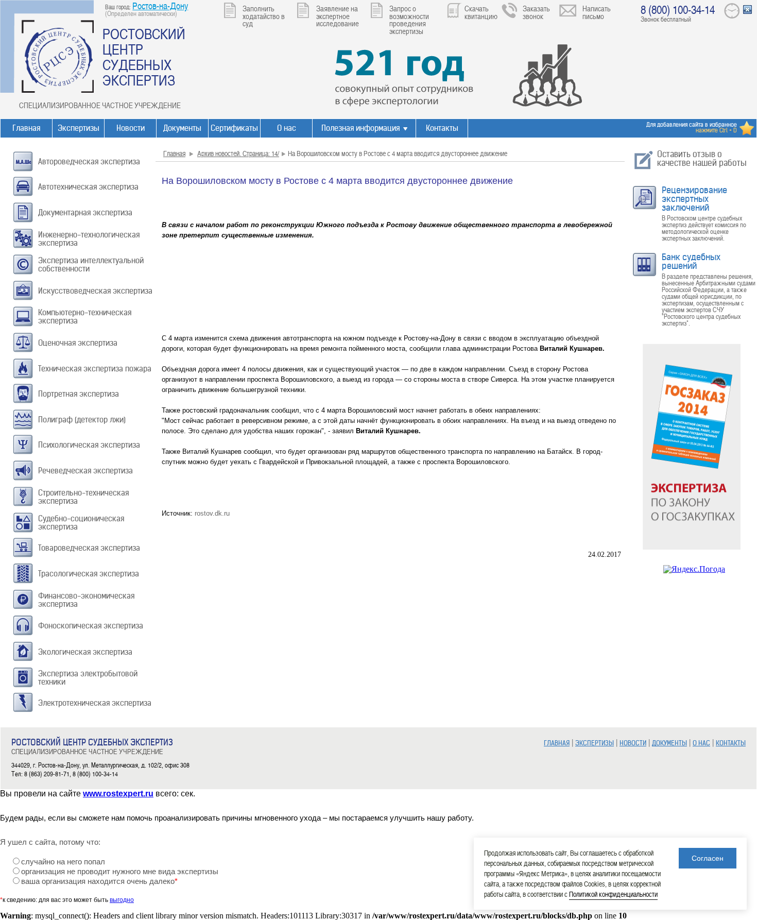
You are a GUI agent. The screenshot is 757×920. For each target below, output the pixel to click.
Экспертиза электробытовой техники (87, 678)
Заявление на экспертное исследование (337, 15)
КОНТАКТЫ (731, 743)
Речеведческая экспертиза (85, 470)
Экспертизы (78, 128)
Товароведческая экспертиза (89, 548)
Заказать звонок (536, 12)
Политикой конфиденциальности (613, 894)
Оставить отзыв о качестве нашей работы (702, 158)
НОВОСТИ (633, 743)
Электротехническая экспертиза (94, 703)
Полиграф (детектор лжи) (82, 419)
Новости (130, 128)
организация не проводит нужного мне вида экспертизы (119, 871)
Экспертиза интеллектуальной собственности (91, 264)
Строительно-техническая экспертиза (83, 497)
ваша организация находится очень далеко (99, 881)
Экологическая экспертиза (85, 652)
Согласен (708, 858)
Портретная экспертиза (78, 394)
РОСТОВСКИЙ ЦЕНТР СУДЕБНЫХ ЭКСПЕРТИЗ (143, 57)
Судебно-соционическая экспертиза (81, 523)
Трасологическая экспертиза (88, 573)
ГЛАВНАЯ (557, 743)
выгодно (122, 900)
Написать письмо (596, 12)
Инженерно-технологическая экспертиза (89, 239)
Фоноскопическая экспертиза (90, 626)
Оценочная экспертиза (77, 343)
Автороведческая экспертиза (89, 161)
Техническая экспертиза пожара (94, 368)
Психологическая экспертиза (89, 445)
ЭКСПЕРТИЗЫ (594, 743)
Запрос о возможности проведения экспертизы (409, 19)
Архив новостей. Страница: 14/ (238, 153)
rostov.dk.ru (212, 513)
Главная (26, 128)
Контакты (442, 128)
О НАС (701, 743)
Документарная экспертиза (85, 212)
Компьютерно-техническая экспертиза (84, 317)
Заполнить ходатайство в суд (264, 15)
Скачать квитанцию (480, 12)
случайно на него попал (63, 862)
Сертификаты (234, 128)
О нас (286, 128)
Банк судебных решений (691, 261)
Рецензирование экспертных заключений (694, 198)
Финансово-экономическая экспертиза (86, 600)
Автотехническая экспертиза (88, 187)
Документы (182, 128)
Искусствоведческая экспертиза (95, 291)
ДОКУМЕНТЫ (669, 743)
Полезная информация (360, 128)
